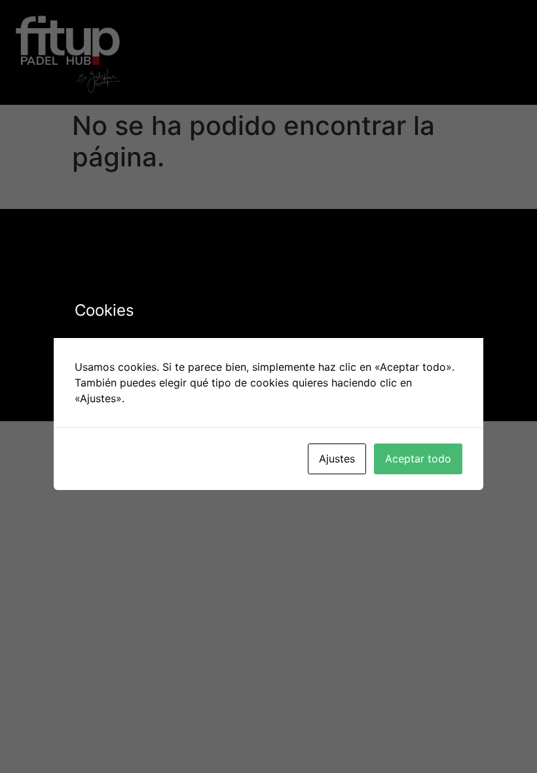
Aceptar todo (418, 458)
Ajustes (337, 458)
